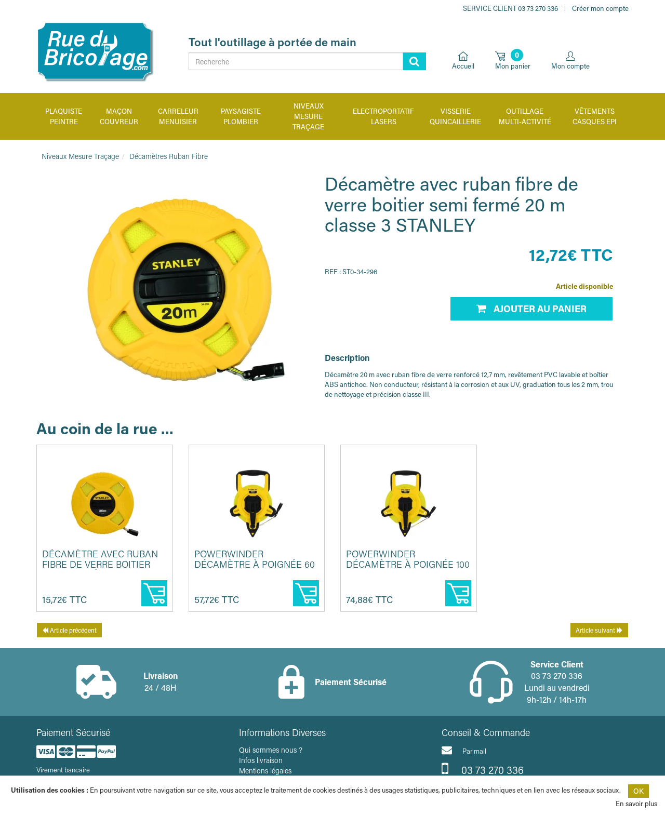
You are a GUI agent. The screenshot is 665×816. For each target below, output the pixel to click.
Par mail (474, 750)
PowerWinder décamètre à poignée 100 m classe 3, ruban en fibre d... (408, 569)
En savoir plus (636, 803)
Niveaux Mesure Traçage (80, 156)
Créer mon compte (600, 8)
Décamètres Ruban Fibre (168, 156)
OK (638, 791)
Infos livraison (261, 760)
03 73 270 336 (491, 770)
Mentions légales (265, 770)
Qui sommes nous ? (270, 750)
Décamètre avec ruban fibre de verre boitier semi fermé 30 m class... (100, 564)
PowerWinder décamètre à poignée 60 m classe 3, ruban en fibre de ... (254, 569)
